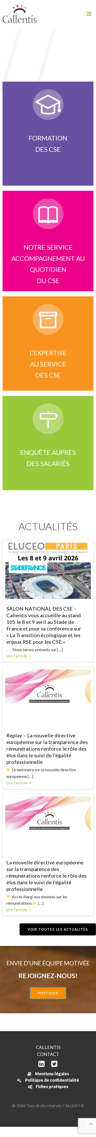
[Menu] (89, 14)
